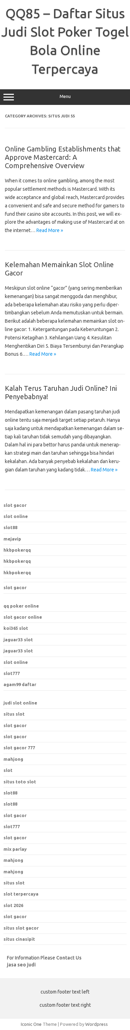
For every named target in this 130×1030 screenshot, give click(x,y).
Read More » (49, 230)
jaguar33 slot (18, 639)
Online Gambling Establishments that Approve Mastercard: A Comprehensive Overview (63, 157)
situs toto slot (19, 781)
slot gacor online (22, 617)
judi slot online (20, 702)
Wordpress (96, 1024)
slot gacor (15, 505)
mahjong (13, 759)
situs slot (14, 713)
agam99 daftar (19, 684)
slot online (15, 516)
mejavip (12, 538)
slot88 (10, 527)
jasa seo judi (21, 964)
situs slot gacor (21, 927)
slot (7, 770)
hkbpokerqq (17, 549)
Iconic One (31, 1024)
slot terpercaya (20, 893)
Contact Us (68, 958)
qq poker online (21, 605)
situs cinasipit (19, 939)
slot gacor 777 (19, 747)
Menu (65, 96)
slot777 (11, 673)
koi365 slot (15, 628)
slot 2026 (13, 905)
